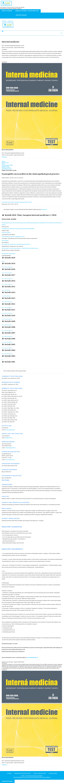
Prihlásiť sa (44, 209)
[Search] (61, 33)
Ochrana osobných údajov (39, 773)
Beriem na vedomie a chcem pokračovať (27, 10)
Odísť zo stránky (7, 10)
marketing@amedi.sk (10, 447)
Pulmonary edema (6, 232)
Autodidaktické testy (7, 169)
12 (2, 267)
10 (5, 267)
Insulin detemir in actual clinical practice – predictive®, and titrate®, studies (20, 248)
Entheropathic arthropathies (8, 253)
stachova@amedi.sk (10, 429)
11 (4, 267)
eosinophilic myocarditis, (8, 202)
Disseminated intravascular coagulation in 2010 (13, 236)
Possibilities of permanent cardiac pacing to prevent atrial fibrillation (18, 228)
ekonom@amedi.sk (10, 459)
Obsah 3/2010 (5, 162)
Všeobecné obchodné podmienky (22, 773)
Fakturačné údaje (53, 773)
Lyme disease (5, 240)
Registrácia (10, 21)
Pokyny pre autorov (6, 167)
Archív (3, 164)
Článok (3, 161)
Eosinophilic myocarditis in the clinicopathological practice (16, 244)
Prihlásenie (4, 21)
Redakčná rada (5, 166)
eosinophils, (17, 202)
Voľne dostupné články (7, 165)
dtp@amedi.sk (8, 437)
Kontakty (9, 773)
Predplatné (4, 157)
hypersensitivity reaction (26, 202)
